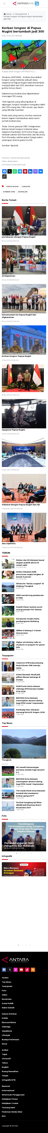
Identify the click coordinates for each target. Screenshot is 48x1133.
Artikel (5, 1050)
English (5, 1067)
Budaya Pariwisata (10, 1039)
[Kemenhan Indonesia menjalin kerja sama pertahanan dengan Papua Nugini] (24, 220)
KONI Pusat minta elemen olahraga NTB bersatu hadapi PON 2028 (30, 689)
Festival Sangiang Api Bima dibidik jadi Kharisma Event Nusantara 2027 (28, 805)
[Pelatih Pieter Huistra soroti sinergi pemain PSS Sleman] (8, 610)
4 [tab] (27, 853)
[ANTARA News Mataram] (26, 3)
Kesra (4, 1044)
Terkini (5, 978)
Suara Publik (7, 1003)
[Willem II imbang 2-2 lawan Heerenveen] (8, 634)
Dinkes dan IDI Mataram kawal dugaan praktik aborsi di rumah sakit (30, 562)
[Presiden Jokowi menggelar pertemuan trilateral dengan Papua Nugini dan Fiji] (24, 488)
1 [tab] (16, 853)
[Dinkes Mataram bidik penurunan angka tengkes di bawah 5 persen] (8, 575)
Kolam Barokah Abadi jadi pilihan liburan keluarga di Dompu (28, 677)
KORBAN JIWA (9, 192)
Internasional (21, 14)
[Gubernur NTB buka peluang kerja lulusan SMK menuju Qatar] (8, 666)
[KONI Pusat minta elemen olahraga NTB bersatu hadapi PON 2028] (8, 690)
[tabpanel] (24, 836)
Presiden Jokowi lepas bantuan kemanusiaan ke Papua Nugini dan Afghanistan (19, 314)
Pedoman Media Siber (12, 1112)
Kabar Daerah (8, 1008)
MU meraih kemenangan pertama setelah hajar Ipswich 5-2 (30, 770)
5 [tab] (31, 853)
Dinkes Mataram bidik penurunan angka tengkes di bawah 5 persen (29, 574)
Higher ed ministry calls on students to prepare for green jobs (30, 644)
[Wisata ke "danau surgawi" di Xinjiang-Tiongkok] (8, 587)
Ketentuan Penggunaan (13, 1095)
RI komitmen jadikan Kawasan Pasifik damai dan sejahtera (24, 542)
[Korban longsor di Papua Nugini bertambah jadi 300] (24, 744)
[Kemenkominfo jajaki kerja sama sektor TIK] (24, 452)
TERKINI (6, 553)
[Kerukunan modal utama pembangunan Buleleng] (8, 622)
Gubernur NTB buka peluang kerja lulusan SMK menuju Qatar (29, 665)
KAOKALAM (22, 192)
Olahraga (6, 1027)
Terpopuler (8, 655)
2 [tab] (20, 853)
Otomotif (6, 1059)
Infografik (7, 856)
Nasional (6, 1086)
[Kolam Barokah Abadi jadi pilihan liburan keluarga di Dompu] (8, 678)
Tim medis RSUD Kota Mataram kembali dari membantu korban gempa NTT (30, 793)
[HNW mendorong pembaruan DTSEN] (8, 599)
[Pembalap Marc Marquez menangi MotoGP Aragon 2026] (8, 713)
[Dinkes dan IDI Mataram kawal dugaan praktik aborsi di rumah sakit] (8, 563)
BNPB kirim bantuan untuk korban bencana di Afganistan (23, 274)
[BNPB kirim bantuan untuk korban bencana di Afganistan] (24, 259)
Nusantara (6, 999)
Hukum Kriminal (9, 1014)
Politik (5, 1018)
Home (9, 14)
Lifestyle (6, 1035)
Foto (4, 816)
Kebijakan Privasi (10, 1099)
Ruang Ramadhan (10, 1071)
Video (4, 995)
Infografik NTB (9, 1080)
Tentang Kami (8, 1107)
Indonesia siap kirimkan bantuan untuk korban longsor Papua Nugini (21, 354)
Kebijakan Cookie (10, 1103)
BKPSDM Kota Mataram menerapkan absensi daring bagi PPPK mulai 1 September (30, 700)
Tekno (5, 1063)
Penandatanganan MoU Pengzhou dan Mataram (19, 844)
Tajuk (4, 1054)
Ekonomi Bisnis (9, 1022)
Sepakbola (7, 1031)
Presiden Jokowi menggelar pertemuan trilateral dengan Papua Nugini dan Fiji (21, 503)
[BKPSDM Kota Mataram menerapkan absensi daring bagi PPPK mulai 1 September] (8, 701)
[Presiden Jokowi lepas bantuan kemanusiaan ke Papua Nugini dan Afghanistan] (24, 298)
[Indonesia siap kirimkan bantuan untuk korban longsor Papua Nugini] (24, 340)
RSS (4, 1116)
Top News (7, 723)
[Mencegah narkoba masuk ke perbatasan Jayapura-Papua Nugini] (24, 413)
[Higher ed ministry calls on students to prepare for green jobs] (8, 646)
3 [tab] (24, 853)
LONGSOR (26, 186)
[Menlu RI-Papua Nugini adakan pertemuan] (23, 378)
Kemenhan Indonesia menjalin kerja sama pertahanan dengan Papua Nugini (22, 235)
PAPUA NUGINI (12, 186)
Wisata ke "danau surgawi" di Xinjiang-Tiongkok (21, 758)
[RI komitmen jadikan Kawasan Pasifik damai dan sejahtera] (24, 527)
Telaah (5, 1076)
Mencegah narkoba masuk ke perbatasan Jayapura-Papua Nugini (23, 428)
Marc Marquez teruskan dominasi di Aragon (19, 937)
